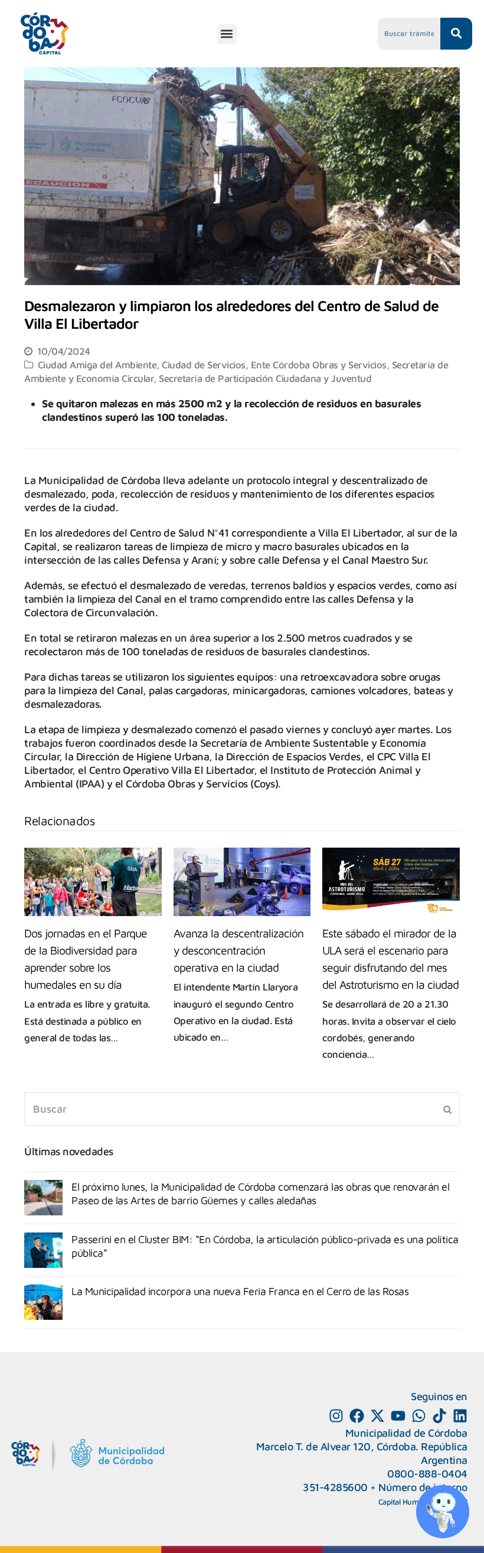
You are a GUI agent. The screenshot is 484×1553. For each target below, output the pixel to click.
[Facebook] (356, 1415)
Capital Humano (404, 1501)
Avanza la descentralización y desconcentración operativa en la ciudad (238, 950)
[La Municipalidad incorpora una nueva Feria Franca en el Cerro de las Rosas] (43, 1302)
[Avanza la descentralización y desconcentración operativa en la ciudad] (242, 882)
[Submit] (447, 1109)
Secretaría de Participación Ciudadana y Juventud (265, 378)
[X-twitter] (377, 1415)
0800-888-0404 (427, 1473)
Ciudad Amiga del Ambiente (97, 364)
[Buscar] (242, 1109)
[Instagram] (336, 1415)
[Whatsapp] (418, 1415)
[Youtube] (398, 1415)
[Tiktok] (439, 1415)
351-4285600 (335, 1487)
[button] (227, 34)
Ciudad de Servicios (204, 364)
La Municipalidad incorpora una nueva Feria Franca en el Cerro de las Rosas (239, 1291)
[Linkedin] (460, 1415)
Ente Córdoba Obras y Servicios (319, 364)
